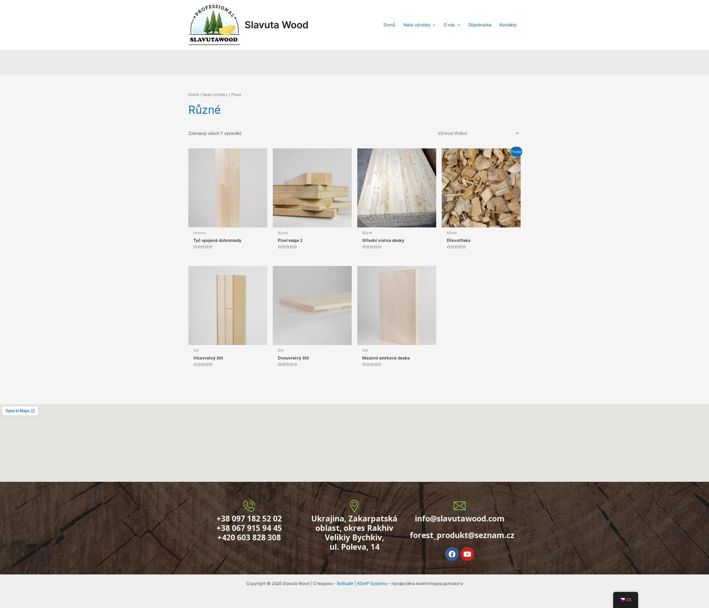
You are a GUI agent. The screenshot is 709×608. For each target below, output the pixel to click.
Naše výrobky (215, 94)
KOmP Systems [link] (372, 583)
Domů (193, 94)
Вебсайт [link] (345, 583)
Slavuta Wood (277, 25)
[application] (432, 25)
